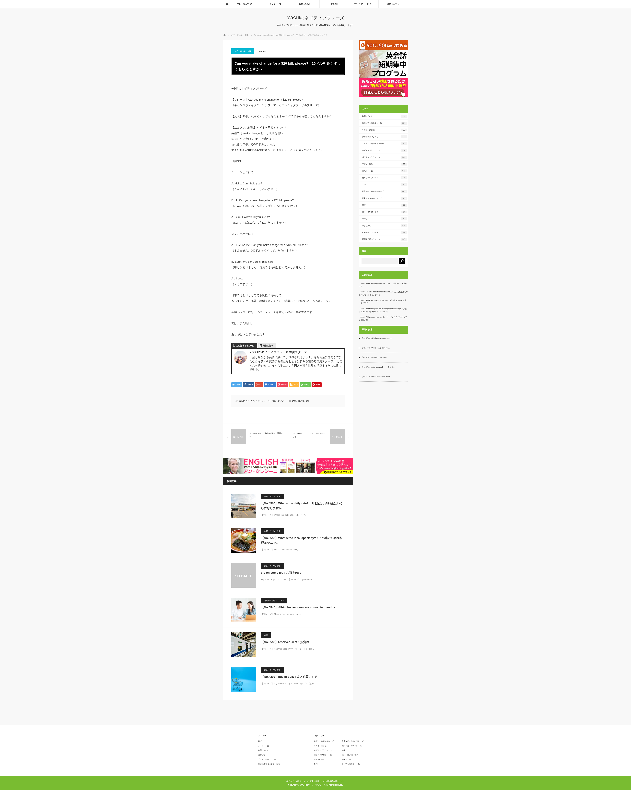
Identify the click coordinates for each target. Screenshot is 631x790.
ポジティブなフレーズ (383, 157)
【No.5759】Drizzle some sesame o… (376, 377)
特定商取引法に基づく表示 (269, 764)
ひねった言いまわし (383, 137)
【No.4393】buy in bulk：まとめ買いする (289, 676)
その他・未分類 (383, 130)
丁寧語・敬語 (383, 164)
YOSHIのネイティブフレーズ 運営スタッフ (265, 401)
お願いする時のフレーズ (383, 123)
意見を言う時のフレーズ (274, 600)
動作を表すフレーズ (383, 178)
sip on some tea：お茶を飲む (281, 572)
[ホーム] (227, 4)
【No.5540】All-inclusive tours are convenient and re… (299, 607)
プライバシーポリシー (364, 4)
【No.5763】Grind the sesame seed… (376, 338)
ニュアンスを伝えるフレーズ (383, 143)
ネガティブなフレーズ (383, 150)
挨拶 (383, 205)
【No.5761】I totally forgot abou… (374, 357)
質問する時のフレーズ (383, 239)
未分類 (383, 219)
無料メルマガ (393, 4)
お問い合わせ (305, 4)
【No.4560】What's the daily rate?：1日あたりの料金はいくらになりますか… (302, 506)
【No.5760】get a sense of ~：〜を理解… (378, 367)
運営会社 (334, 4)
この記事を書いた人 (245, 345)
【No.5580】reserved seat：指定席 (285, 642)
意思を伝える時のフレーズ (383, 191)
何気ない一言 (383, 171)
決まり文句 (383, 226)
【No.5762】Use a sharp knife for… (375, 348)
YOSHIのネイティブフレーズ (315, 18)
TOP (260, 741)
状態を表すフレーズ (383, 232)
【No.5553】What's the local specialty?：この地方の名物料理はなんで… (301, 540)
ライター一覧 (275, 4)
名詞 (266, 635)
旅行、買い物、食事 (243, 51)
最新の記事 (268, 345)
